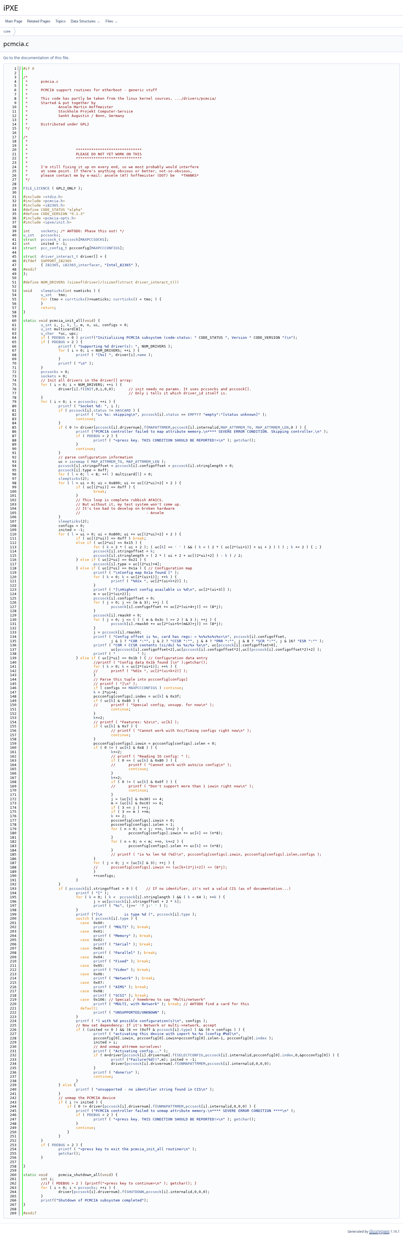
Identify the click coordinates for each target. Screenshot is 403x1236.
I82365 (51, 265)
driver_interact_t (59, 256)
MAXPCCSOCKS (92, 239)
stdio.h (53, 197)
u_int (28, 235)
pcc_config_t (54, 248)
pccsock (70, 239)
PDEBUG (58, 337)
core (7, 31)
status (100, 410)
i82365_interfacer (81, 265)
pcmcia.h (54, 201)
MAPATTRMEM (159, 427)
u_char (47, 333)
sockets (48, 231)
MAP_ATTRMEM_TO (236, 427)
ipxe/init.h (57, 222)
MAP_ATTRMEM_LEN (272, 427)
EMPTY (193, 414)
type (185, 914)
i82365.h (54, 205)
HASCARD (123, 410)
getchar (241, 440)
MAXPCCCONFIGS (105, 248)
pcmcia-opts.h (59, 218)
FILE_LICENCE (36, 188)
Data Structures (83, 21)
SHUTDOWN (135, 1192)
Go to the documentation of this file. (36, 57)
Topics (60, 21)
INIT (89, 389)
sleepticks (52, 291)
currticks (75, 299)
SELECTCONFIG (190, 1055)
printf (86, 337)
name (141, 355)
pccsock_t (51, 239)
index (261, 1038)
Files (109, 21)
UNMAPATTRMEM (192, 1064)
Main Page (13, 21)
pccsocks (49, 235)
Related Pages (38, 21)
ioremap (77, 462)
